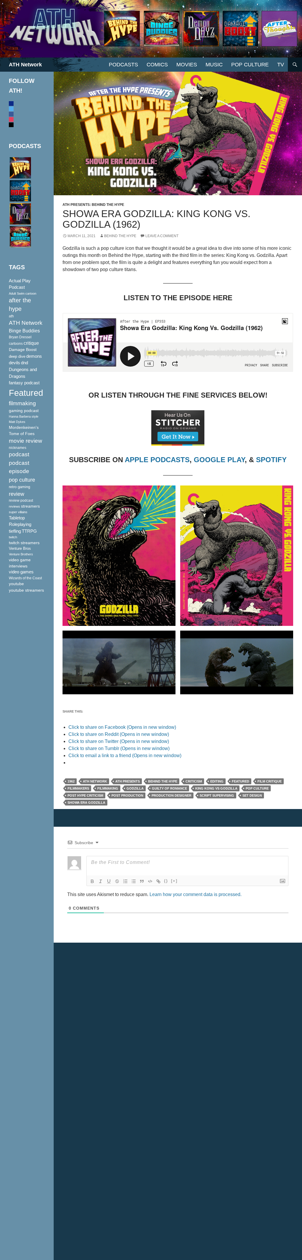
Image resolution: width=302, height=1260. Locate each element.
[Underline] (109, 881)
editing (217, 781)
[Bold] (92, 881)
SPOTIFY (271, 460)
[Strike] (117, 881)
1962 (71, 781)
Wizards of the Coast (25, 578)
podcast (19, 454)
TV (280, 65)
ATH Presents (127, 781)
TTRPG (29, 531)
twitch (13, 537)
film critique (269, 781)
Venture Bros (20, 549)
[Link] (158, 881)
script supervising (217, 795)
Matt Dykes (17, 422)
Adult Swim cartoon (22, 293)
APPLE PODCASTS (157, 460)
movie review (25, 441)
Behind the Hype (162, 781)
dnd (24, 362)
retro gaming (19, 487)
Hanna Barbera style (23, 416)
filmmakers (78, 788)
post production (127, 795)
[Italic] (100, 881)
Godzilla (135, 788)
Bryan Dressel (20, 337)
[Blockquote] (142, 881)
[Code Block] (150, 881)
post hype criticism (85, 795)
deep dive (17, 356)
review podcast (21, 500)
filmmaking (107, 788)
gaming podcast (24, 410)
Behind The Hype (120, 236)
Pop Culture (250, 65)
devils (14, 362)
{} (166, 881)
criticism (194, 781)
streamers (30, 506)
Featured (240, 781)
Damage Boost (23, 349)
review (16, 494)
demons (34, 356)
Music (214, 65)
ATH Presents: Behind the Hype (93, 205)
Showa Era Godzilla (86, 802)
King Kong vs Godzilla (216, 788)
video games (21, 572)
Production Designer (171, 795)
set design (252, 795)
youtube (16, 583)
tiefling (15, 531)
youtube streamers (26, 590)
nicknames (17, 448)
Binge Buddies (24, 330)
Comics (157, 65)
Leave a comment (161, 236)
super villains (18, 512)
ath (11, 316)
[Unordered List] (133, 881)
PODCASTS (123, 65)
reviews (14, 506)
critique (31, 343)
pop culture (257, 788)
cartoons (16, 344)
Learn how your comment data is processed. (196, 894)
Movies (186, 65)
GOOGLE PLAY (219, 460)
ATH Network (25, 65)
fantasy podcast (24, 382)
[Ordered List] (125, 881)
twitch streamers (24, 542)
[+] (174, 881)
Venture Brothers (21, 554)
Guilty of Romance (169, 788)
